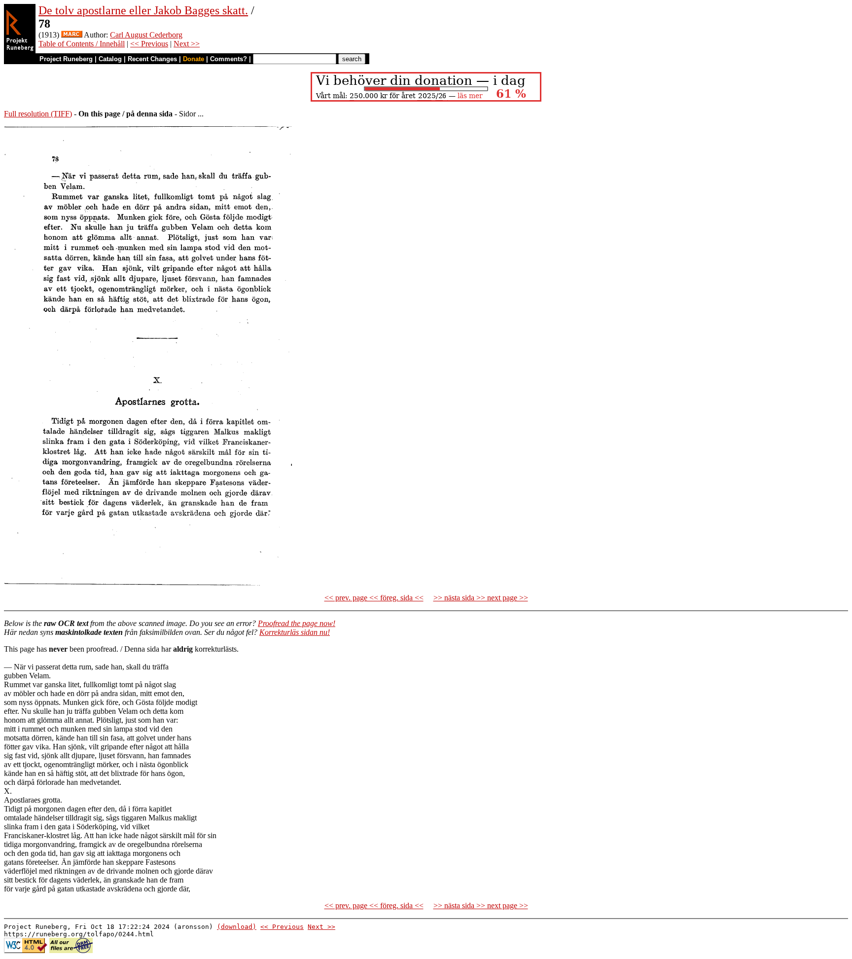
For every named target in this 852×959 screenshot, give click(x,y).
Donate (193, 59)
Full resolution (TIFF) (38, 114)
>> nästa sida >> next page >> (480, 597)
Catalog (110, 59)
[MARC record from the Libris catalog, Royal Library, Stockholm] (71, 35)
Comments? (228, 59)
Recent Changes (152, 59)
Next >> (187, 43)
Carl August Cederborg (146, 35)
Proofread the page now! (296, 623)
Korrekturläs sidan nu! (294, 632)
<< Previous (149, 43)
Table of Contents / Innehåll (81, 43)
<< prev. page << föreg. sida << (374, 597)
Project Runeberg (66, 59)
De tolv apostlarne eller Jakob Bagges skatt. (143, 10)
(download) (236, 926)
